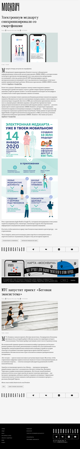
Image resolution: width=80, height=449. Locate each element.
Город (3, 30)
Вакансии (29, 431)
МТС (4, 386)
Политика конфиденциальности (35, 433)
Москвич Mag (61, 440)
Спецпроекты (30, 437)
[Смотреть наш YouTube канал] (71, 249)
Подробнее (73, 280)
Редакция (29, 428)
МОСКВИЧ (10, 7)
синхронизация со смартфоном (10, 240)
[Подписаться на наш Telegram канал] (33, 249)
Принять (64, 280)
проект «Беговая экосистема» (16, 386)
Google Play (18, 84)
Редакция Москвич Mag (13, 30)
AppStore (10, 84)
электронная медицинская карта (29, 240)
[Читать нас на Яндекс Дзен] (58, 249)
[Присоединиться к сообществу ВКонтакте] (46, 249)
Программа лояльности (33, 439)
